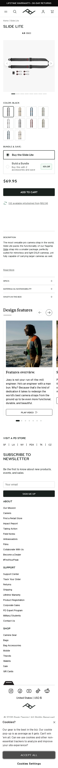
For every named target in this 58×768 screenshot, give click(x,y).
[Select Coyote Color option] (20, 112)
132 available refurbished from (28, 203)
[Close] (54, 722)
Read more (8, 269)
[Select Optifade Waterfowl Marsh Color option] (20, 135)
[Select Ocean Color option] (8, 135)
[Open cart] (52, 11)
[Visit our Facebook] (20, 691)
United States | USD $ (29, 698)
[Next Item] (50, 63)
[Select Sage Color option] (43, 112)
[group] (29, 123)
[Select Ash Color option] (8, 123)
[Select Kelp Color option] (43, 123)
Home (6, 20)
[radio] (8, 112)
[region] (29, 743)
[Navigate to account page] (43, 11)
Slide (5, 249)
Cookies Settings (29, 763)
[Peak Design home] (29, 11)
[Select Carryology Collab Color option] (20, 123)
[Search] (14, 11)
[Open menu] (5, 11)
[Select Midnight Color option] (31, 112)
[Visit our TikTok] (38, 691)
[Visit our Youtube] (29, 691)
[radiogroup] (29, 162)
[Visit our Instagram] (11, 691)
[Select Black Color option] (8, 112)
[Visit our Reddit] (47, 691)
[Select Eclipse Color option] (31, 123)
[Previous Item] (7, 63)
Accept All (29, 755)
